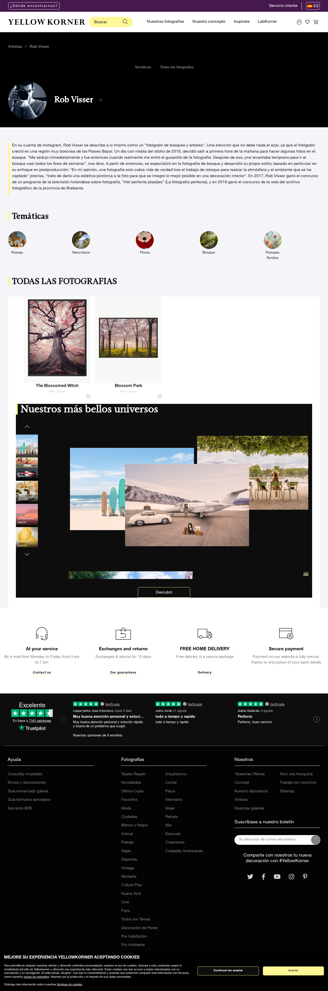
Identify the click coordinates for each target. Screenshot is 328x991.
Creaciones (175, 843)
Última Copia (132, 791)
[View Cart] (316, 22)
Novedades (131, 783)
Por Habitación (134, 937)
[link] (46, 22)
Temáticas (143, 67)
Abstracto (173, 800)
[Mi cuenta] (299, 22)
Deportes (129, 860)
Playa (170, 791)
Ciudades (129, 817)
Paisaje (127, 843)
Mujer (170, 809)
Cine (125, 902)
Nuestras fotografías (165, 22)
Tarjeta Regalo (133, 774)
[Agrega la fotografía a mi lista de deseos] (88, 397)
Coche (171, 783)
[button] (27, 551)
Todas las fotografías (176, 67)
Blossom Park (128, 386)
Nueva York (131, 894)
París (125, 911)
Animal (127, 834)
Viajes (126, 851)
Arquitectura (175, 774)
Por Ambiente (133, 945)
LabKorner (267, 22)
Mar (168, 825)
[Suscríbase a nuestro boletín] (315, 840)
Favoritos (129, 800)
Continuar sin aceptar (228, 970)
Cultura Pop (131, 885)
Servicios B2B (20, 809)
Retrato (171, 817)
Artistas (15, 47)
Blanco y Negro (134, 825)
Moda (126, 809)
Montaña (128, 877)
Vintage (127, 868)
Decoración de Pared (139, 928)
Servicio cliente (283, 6)
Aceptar (293, 970)
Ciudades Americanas (184, 851)
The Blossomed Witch (57, 386)
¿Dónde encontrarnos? (34, 6)
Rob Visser (39, 47)
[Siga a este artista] (101, 100)
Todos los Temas (135, 919)
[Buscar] (125, 22)
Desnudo (173, 834)
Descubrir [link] (164, 593)
